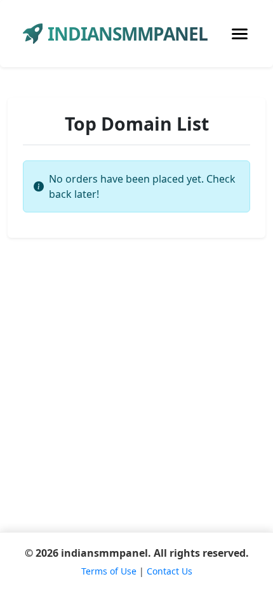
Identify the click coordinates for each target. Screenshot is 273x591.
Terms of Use (108, 571)
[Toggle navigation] (239, 34)
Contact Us (169, 571)
